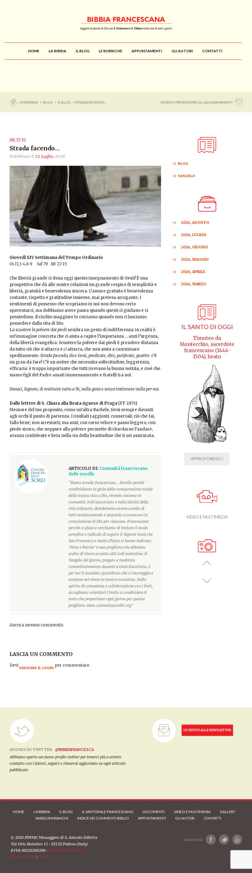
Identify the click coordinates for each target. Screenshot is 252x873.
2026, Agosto (195, 222)
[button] (207, 563)
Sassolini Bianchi (51, 818)
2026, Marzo (193, 284)
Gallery (227, 811)
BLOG (48, 102)
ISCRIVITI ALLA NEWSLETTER (207, 730)
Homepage (29, 102)
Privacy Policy (23, 857)
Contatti (212, 818)
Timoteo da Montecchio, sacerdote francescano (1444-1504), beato (207, 347)
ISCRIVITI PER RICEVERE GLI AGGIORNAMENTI (196, 102)
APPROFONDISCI (207, 458)
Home (18, 811)
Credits (44, 857)
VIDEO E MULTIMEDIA (207, 516)
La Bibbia (41, 811)
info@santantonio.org (67, 850)
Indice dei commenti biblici (103, 818)
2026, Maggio (195, 259)
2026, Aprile (193, 271)
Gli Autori (185, 818)
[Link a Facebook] (211, 839)
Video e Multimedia (192, 811)
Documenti (154, 811)
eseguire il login (36, 668)
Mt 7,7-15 (18, 140)
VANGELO (186, 176)
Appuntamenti (152, 818)
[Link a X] (224, 839)
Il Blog (64, 102)
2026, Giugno (194, 247)
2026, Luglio (194, 234)
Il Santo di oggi (207, 326)
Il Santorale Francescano (107, 811)
